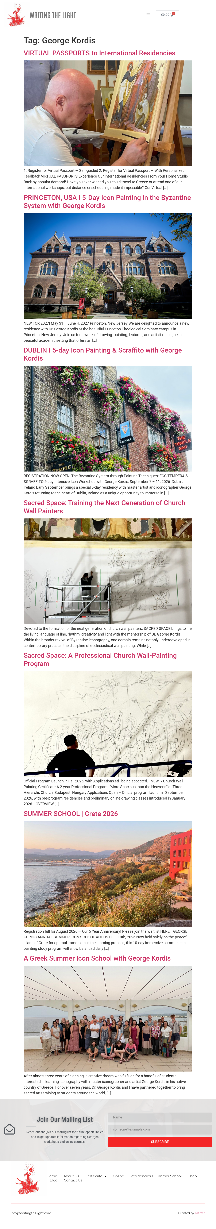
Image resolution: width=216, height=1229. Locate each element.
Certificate (93, 1176)
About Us (71, 1176)
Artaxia (200, 1213)
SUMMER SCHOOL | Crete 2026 (71, 814)
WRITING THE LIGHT (53, 14)
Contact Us (73, 1180)
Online (118, 1176)
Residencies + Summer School (156, 1176)
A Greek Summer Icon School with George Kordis (97, 958)
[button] (148, 15)
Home (52, 1176)
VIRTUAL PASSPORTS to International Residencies (99, 53)
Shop (192, 1176)
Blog (54, 1180)
